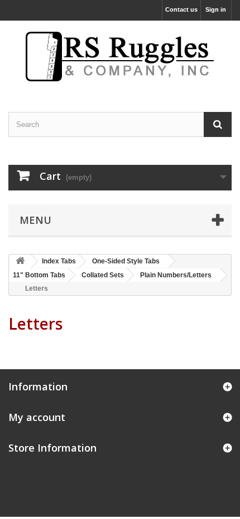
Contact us (181, 9)
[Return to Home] (20, 261)
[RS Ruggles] (120, 56)
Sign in (215, 9)
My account (36, 417)
